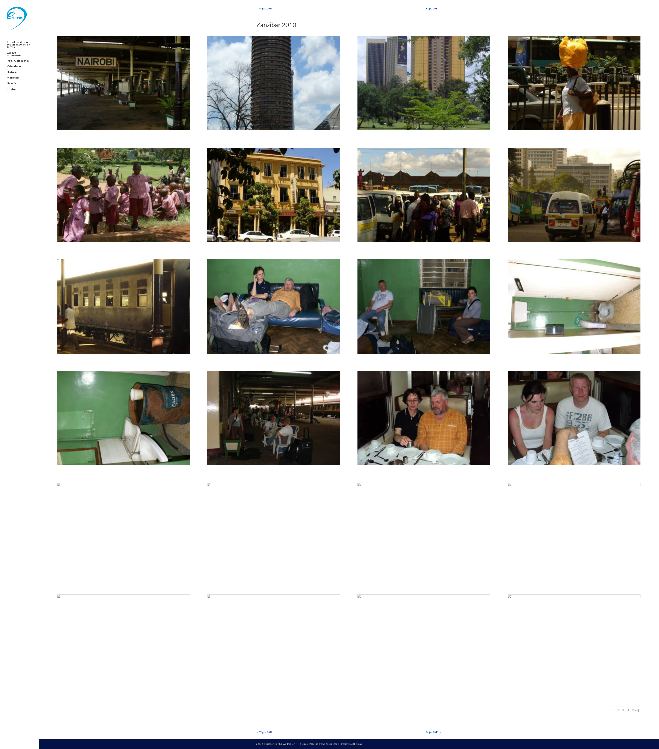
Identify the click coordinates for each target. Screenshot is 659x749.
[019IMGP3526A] (423, 577)
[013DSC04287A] (123, 465)
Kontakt (12, 89)
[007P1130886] (423, 242)
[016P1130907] (574, 465)
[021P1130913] (123, 689)
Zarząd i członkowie (14, 53)
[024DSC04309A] (574, 689)
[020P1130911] (574, 577)
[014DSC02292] (273, 465)
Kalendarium (15, 66)
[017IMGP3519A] (123, 577)
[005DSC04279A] (123, 242)
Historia (12, 72)
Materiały (13, 77)
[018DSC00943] (273, 577)
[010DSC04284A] (273, 354)
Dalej (635, 710)
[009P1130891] (123, 354)
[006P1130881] (273, 242)
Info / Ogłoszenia (18, 60)
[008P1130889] (574, 242)
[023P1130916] (423, 689)
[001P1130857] (123, 130)
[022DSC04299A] (273, 689)
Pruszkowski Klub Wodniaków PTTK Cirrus (18, 44)
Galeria (11, 83)
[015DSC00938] (423, 465)
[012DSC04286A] (574, 354)
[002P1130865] (273, 130)
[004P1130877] (574, 130)
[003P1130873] (423, 130)
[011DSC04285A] (423, 354)
